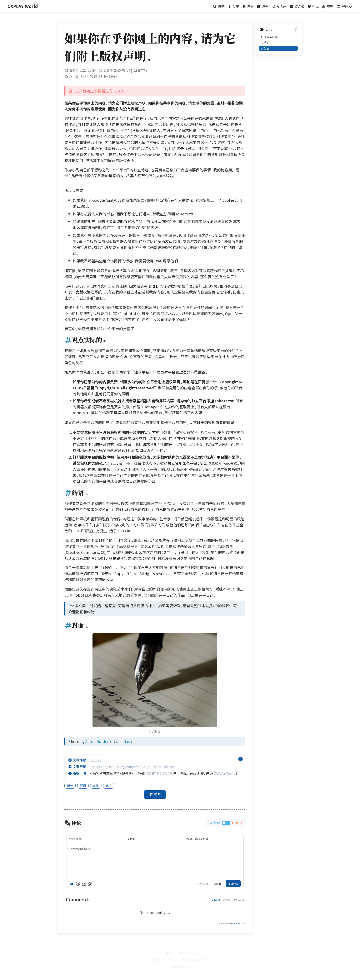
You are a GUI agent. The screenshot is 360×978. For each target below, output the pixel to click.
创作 (96, 785)
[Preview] (89, 883)
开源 (83, 785)
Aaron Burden (97, 741)
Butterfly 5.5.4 (197, 959)
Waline (235, 923)
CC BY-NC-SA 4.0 (159, 773)
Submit (233, 884)
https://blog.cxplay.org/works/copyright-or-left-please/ (132, 766)
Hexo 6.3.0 (167, 959)
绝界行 (142, 70)
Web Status (180, 966)
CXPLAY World (225, 773)
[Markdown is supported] (72, 883)
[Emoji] (77, 883)
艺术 (109, 785)
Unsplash (124, 741)
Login (217, 884)
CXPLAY (95, 759)
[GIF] (83, 883)
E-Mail (131, 838)
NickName (75, 838)
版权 (70, 785)
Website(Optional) (197, 838)
